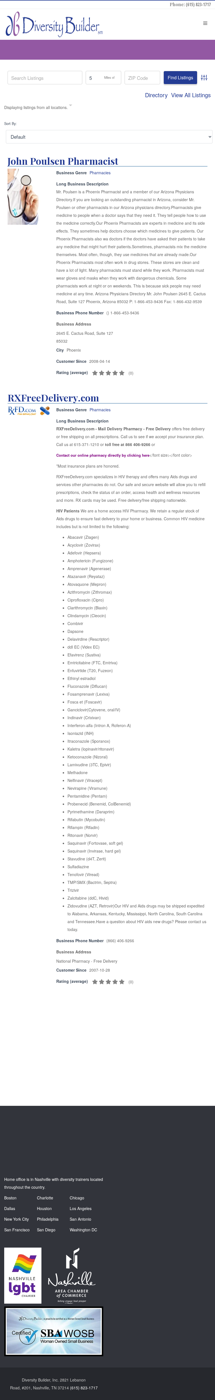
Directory (156, 95)
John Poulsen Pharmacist (63, 160)
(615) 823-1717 (198, 4)
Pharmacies (100, 172)
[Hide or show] (70, 106)
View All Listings (191, 95)
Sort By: (10, 123)
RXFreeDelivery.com (53, 397)
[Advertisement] (108, 1039)
